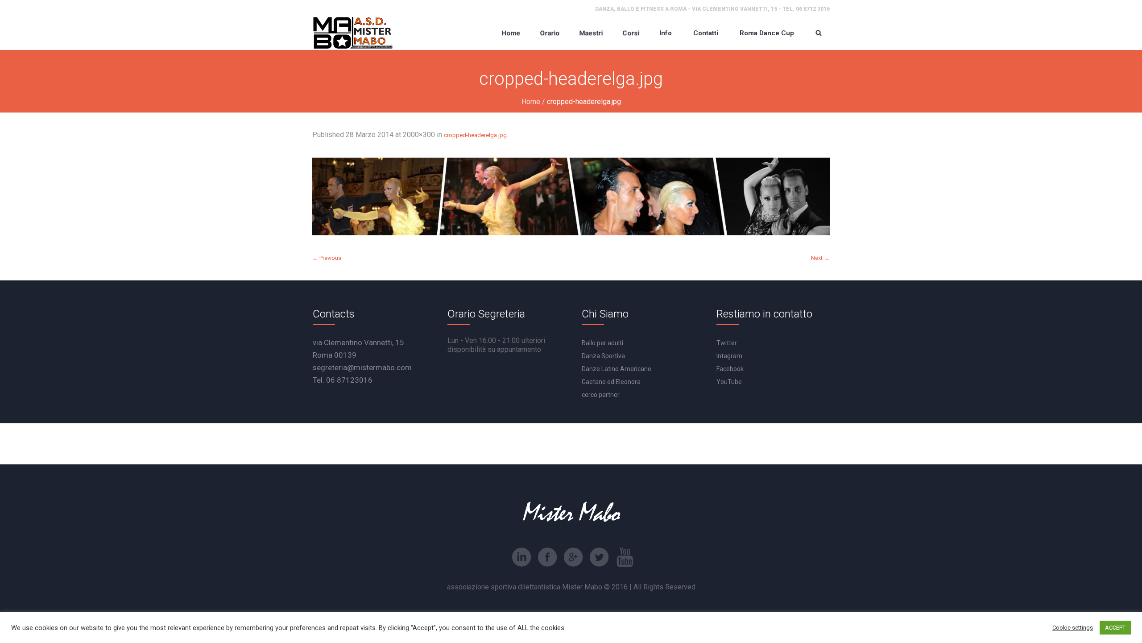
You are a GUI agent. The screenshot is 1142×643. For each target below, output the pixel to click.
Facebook (730, 368)
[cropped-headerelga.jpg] (571, 196)
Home (530, 101)
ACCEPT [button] (1115, 627)
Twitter (726, 343)
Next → (820, 258)
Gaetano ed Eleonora (611, 381)
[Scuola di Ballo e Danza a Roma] (352, 33)
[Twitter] (599, 557)
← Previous (326, 258)
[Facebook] (547, 557)
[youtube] (625, 557)
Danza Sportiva (603, 355)
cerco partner (601, 394)
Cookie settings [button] (1072, 627)
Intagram (729, 355)
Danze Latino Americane (616, 368)
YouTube (729, 381)
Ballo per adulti (602, 343)
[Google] (573, 557)
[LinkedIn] (521, 557)
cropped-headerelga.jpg (475, 135)
